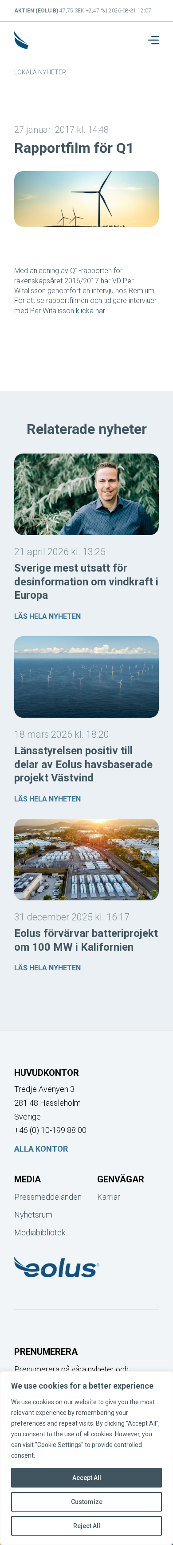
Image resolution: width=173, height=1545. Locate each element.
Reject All (86, 1525)
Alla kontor (41, 1148)
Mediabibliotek (39, 1232)
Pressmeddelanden (45, 1197)
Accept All (86, 1477)
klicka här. (91, 311)
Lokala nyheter (40, 72)
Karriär (108, 1197)
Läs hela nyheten (47, 616)
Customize (86, 1501)
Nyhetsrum (33, 1214)
